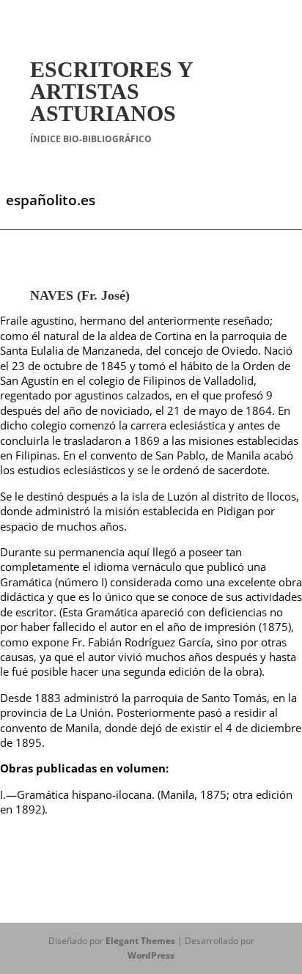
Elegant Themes (140, 940)
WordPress (151, 955)
